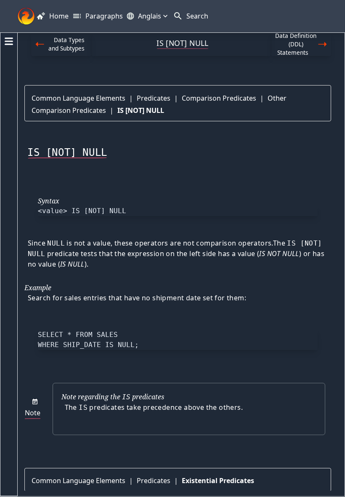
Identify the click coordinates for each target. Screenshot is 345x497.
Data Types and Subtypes (66, 44)
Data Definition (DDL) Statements (295, 44)
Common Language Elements (78, 98)
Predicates (153, 98)
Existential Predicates (218, 480)
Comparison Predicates (219, 98)
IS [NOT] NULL (140, 110)
